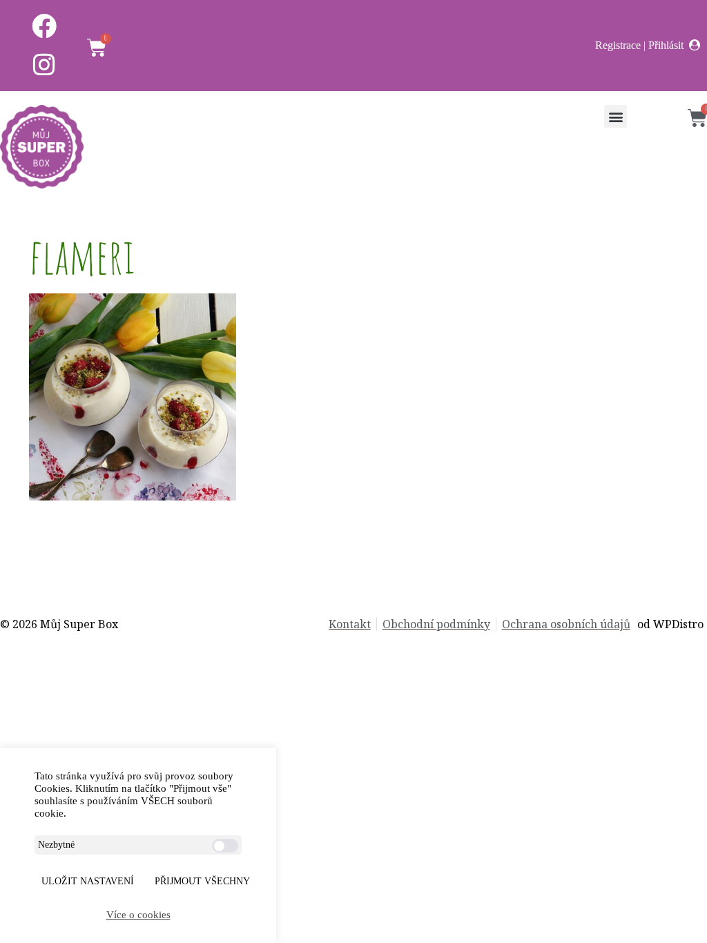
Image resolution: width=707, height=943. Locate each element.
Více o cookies (138, 914)
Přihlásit (666, 45)
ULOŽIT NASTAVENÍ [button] (87, 881)
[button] (615, 116)
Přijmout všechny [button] (202, 881)
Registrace (618, 45)
